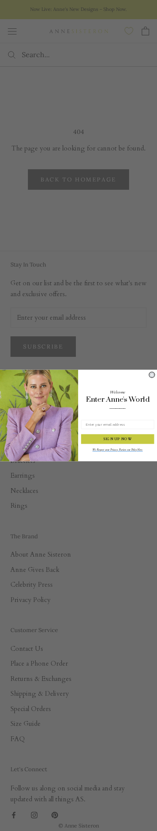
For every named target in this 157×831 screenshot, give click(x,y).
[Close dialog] (152, 375)
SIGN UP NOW (117, 439)
